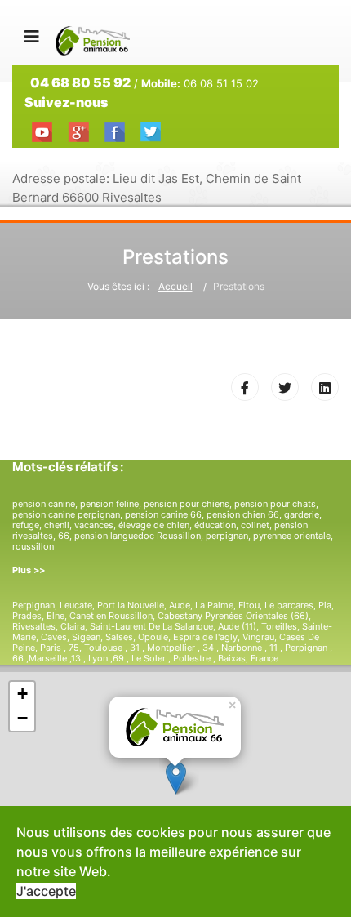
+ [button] (22, 693)
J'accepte (46, 891)
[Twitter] (285, 387)
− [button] (22, 718)
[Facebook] (245, 387)
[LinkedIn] (325, 387)
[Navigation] (31, 36)
